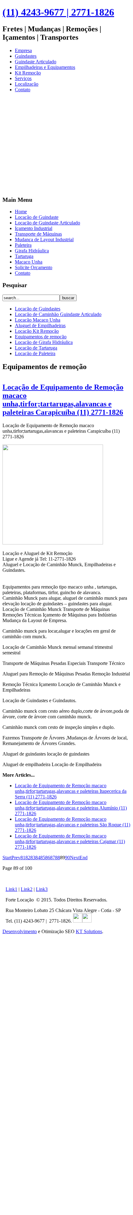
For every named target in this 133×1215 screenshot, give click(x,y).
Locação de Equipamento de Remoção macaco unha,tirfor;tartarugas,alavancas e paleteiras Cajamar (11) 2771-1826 (70, 841)
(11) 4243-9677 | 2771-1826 (58, 12)
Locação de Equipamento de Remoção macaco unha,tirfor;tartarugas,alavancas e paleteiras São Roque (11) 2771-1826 (72, 824)
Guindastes (25, 56)
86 (47, 857)
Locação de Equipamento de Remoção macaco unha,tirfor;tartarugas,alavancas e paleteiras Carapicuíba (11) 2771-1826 (62, 399)
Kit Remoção (28, 72)
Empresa (23, 50)
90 (67, 857)
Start (6, 857)
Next (74, 857)
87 (52, 857)
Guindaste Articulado (35, 61)
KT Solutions (89, 931)
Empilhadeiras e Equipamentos (45, 67)
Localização (26, 84)
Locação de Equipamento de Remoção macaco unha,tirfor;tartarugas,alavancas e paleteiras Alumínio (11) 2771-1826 (71, 808)
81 (22, 857)
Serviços (23, 78)
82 (27, 857)
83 (32, 857)
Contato (22, 89)
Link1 (11, 889)
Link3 (42, 889)
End (83, 857)
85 (42, 857)
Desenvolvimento (19, 931)
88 (57, 857)
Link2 (26, 889)
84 (37, 857)
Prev (15, 857)
